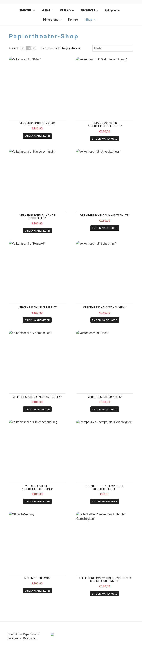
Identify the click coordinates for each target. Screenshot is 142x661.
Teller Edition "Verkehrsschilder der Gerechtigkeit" (105, 579)
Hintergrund (50, 19)
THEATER (26, 10)
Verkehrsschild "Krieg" (37, 123)
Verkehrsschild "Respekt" (37, 307)
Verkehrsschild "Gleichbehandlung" (37, 487)
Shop (88, 19)
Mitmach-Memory (37, 578)
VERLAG (65, 10)
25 (28, 48)
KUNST (45, 10)
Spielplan (111, 10)
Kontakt (73, 19)
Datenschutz (30, 638)
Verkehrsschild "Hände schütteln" (37, 216)
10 (23, 48)
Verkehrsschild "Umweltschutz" (104, 215)
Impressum (14, 638)
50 (33, 48)
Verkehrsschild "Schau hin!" (104, 307)
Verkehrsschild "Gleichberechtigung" (105, 124)
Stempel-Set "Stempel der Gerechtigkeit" (105, 487)
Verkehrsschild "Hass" (105, 397)
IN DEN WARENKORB (37, 136)
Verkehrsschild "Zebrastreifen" (37, 397)
